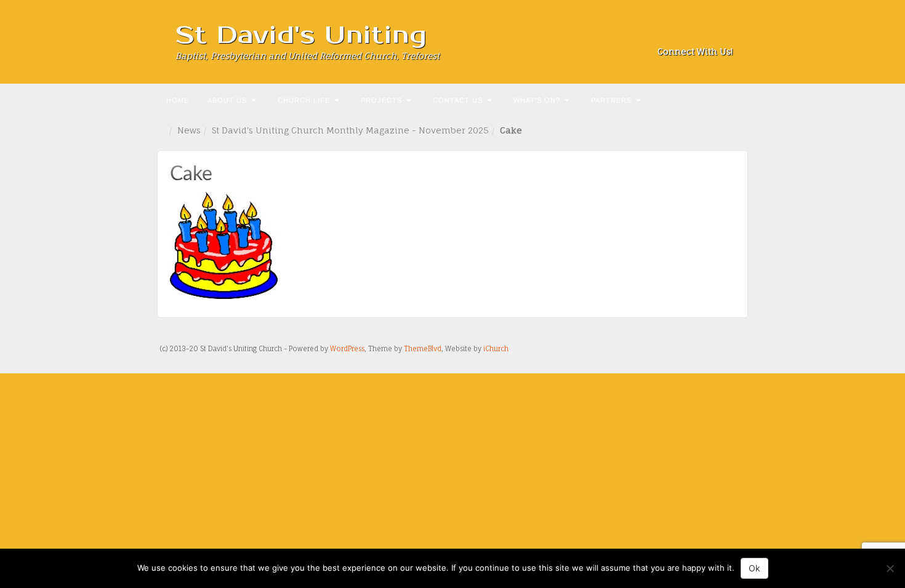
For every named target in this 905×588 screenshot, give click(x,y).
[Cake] (224, 244)
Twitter (707, 34)
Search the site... (737, 99)
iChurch (496, 348)
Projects (381, 100)
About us (227, 100)
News (189, 130)
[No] (889, 568)
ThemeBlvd (422, 348)
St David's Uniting (301, 35)
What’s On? (536, 100)
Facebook (674, 34)
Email (658, 34)
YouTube (724, 34)
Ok (754, 568)
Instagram (691, 34)
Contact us (458, 100)
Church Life (304, 100)
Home (177, 100)
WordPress (347, 348)
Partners (611, 100)
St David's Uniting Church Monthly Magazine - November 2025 (350, 130)
